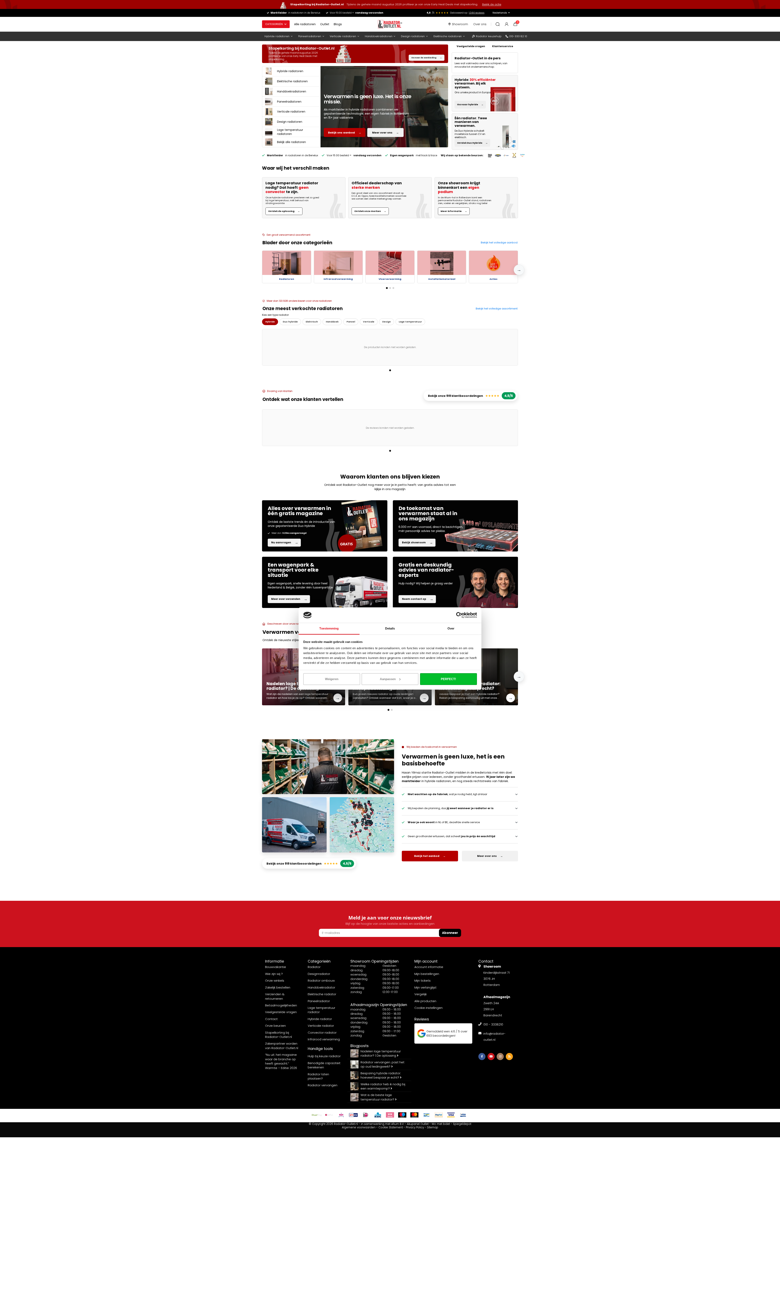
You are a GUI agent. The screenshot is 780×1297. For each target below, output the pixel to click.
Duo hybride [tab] (290, 321)
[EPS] (341, 1115)
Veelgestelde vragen (471, 46)
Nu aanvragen (284, 542)
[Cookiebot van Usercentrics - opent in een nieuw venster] (459, 615)
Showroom (460, 24)
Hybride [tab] (270, 321)
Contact (271, 1019)
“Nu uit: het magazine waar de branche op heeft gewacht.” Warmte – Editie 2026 (281, 1061)
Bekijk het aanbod (429, 856)
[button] (519, 270)
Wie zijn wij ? (274, 974)
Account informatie (428, 967)
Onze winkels (274, 980)
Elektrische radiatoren (447, 36)
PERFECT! (448, 679)
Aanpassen (388, 679)
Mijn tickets (422, 980)
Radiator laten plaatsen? (318, 1076)
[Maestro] (402, 1115)
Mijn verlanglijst (425, 987)
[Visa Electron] (463, 1115)
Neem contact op (417, 599)
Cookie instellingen (428, 1008)
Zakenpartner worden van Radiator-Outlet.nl (281, 1045)
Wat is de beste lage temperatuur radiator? (378, 1097)
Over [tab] (450, 628)
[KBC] (378, 1115)
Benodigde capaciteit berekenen (324, 1065)
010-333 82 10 (518, 36)
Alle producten (425, 1001)
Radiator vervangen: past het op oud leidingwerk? (382, 1064)
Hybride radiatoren (276, 36)
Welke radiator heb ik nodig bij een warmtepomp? (383, 1086)
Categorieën (274, 24)
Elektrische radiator (322, 994)
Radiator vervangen (322, 1085)
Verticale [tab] (368, 321)
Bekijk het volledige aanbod (499, 242)
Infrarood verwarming (324, 1039)
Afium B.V (397, 1124)
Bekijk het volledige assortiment (497, 308)
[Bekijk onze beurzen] (506, 155)
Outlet (324, 24)
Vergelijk (420, 994)
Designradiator (319, 974)
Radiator (314, 967)
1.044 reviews (476, 12)
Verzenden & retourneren (275, 996)
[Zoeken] (497, 24)
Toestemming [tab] (329, 628)
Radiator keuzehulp (489, 36)
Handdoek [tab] (332, 321)
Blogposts (359, 1045)
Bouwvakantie (275, 967)
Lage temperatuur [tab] (410, 321)
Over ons (479, 24)
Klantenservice (502, 46)
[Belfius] (329, 1115)
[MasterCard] (414, 1115)
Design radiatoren (413, 36)
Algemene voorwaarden (358, 1127)
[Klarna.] (390, 1115)
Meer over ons (385, 133)
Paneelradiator (319, 1001)
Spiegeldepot (462, 1124)
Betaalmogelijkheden (281, 1005)
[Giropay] (353, 1115)
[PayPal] (439, 1115)
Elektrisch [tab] (312, 321)
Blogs (338, 24)
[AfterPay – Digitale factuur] (317, 1115)
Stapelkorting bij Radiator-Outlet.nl (278, 1034)
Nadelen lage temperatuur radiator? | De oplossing (381, 1053)
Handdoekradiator (321, 987)
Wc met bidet (441, 1124)
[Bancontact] (426, 1115)
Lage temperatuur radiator (321, 1010)
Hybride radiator (320, 1019)
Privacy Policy (415, 1127)
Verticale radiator (321, 1025)
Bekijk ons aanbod (344, 133)
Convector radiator (322, 1032)
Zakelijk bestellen (277, 987)
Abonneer (450, 933)
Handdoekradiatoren (378, 36)
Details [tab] (390, 628)
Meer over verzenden (289, 599)
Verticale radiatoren (343, 36)
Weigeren (331, 679)
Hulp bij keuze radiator (324, 1056)
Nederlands (500, 12)
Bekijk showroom (417, 542)
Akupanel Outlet (418, 1124)
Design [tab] (386, 321)
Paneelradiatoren (309, 36)
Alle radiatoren (305, 24)
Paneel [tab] (351, 321)
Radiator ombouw (321, 980)
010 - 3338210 (493, 1024)
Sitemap (432, 1127)
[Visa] (451, 1115)
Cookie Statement (390, 1127)
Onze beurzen (275, 1025)
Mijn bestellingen (426, 974)
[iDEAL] (366, 1115)
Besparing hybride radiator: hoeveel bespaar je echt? (381, 1075)
